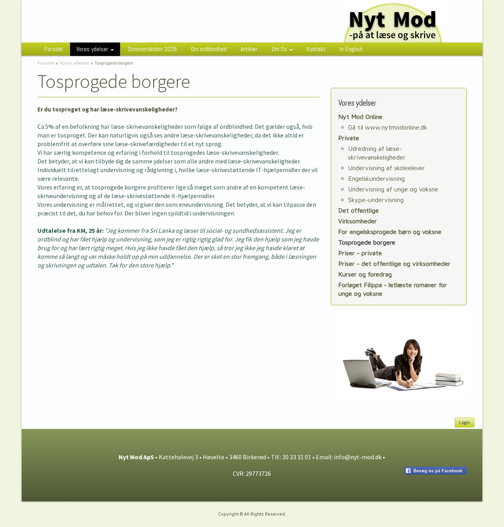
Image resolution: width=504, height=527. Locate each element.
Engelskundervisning (376, 178)
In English (351, 49)
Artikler (249, 49)
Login (464, 422)
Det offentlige (358, 210)
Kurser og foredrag (365, 274)
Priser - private (360, 252)
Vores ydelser (93, 49)
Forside (53, 49)
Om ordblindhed (208, 49)
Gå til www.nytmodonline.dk (387, 127)
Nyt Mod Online (360, 116)
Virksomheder (357, 221)
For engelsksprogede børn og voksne (389, 231)
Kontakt (316, 49)
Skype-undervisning (376, 199)
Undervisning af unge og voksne (393, 189)
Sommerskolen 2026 (152, 49)
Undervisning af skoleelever (386, 167)
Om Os (280, 49)
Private (348, 137)
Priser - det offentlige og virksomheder (394, 263)
